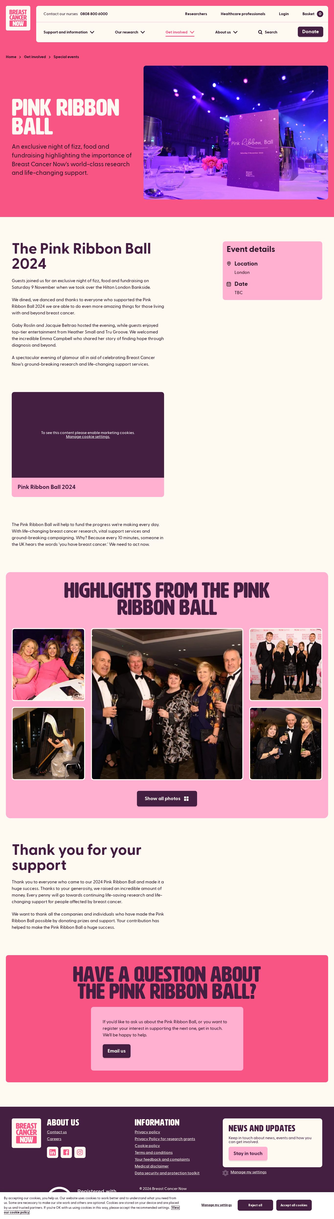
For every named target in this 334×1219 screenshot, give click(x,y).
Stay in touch (248, 1153)
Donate (310, 31)
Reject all (255, 1205)
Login (284, 14)
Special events (66, 57)
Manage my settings (249, 1172)
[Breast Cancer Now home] (18, 18)
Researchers (196, 14)
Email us (117, 1051)
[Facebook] (66, 1152)
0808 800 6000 (94, 14)
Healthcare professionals (243, 14)
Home (11, 57)
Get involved (35, 57)
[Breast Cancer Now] (26, 1133)
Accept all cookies (293, 1205)
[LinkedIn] (52, 1152)
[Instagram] (80, 1152)
